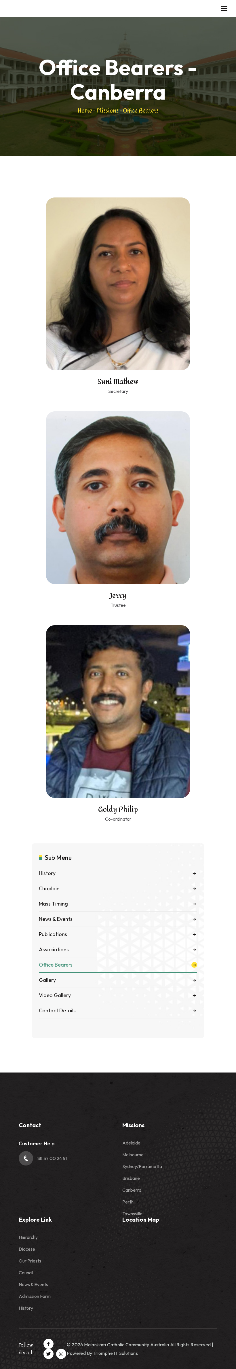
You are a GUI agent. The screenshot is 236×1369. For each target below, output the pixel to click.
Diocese (27, 1249)
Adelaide (131, 1143)
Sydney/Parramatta (142, 1166)
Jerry (118, 595)
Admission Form (35, 1296)
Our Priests (30, 1261)
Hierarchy (28, 1237)
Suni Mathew (118, 382)
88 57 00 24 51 (52, 1158)
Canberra (131, 1190)
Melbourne (133, 1154)
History (26, 1308)
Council (26, 1272)
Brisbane (131, 1178)
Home (85, 110)
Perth (128, 1202)
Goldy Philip (118, 809)
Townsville (132, 1213)
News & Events (33, 1284)
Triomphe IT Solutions (115, 1353)
